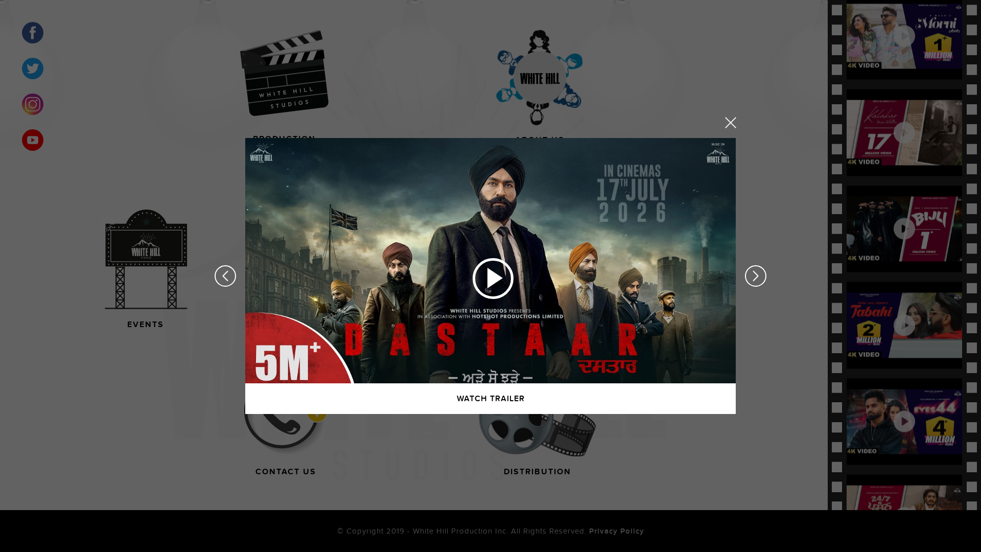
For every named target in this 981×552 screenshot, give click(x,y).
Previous (225, 276)
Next (755, 276)
